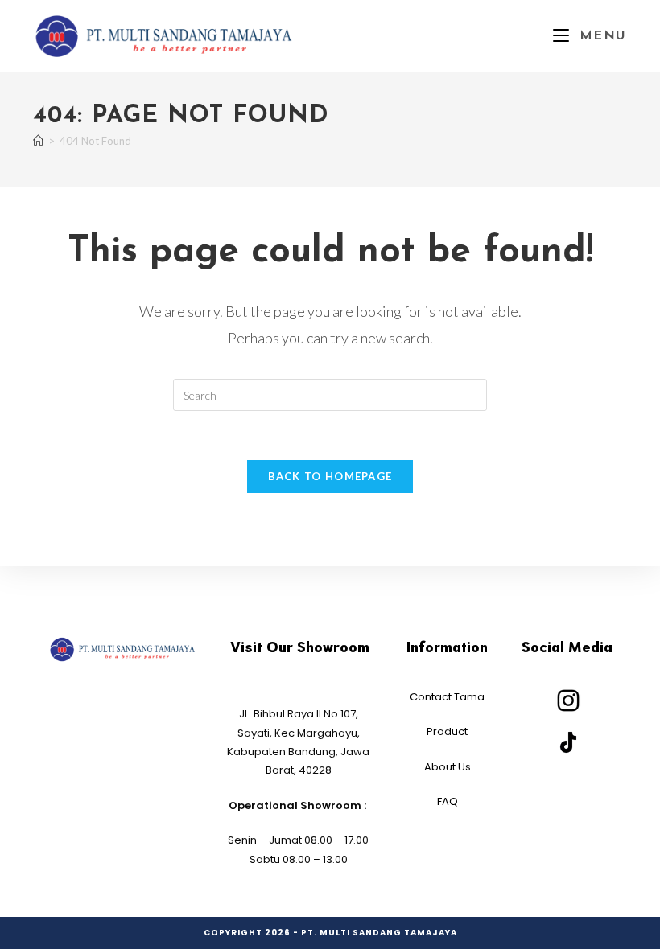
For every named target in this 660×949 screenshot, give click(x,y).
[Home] (38, 140)
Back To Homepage (330, 476)
